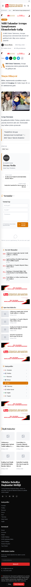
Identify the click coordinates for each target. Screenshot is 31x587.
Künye (3, 530)
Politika (3, 508)
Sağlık (2, 521)
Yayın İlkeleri (4, 546)
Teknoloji (3, 517)
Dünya (3, 512)
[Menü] (2, 5)
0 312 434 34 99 (7, 570)
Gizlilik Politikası (5, 537)
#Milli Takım (5, 149)
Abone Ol (15, 564)
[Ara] (24, 5)
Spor (10, 10)
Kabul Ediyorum (18, 584)
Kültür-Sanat (4, 519)
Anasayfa (5, 10)
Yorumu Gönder (23, 224)
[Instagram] (9, 496)
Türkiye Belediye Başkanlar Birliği (11, 483)
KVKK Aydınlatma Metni (7, 539)
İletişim (3, 534)
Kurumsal (3, 532)
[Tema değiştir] (28, 5)
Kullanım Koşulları (5, 543)
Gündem (3, 505)
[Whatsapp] (29, 1)
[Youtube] (13, 496)
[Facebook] (2, 496)
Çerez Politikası (5, 541)
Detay (9, 584)
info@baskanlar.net (8, 568)
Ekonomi (3, 510)
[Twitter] (6, 496)
